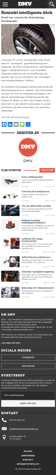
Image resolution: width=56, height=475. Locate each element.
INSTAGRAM (28, 366)
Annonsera (28, 456)
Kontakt (28, 460)
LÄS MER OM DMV (11, 343)
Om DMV (28, 451)
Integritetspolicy (28, 464)
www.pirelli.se (22, 117)
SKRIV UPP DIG (28, 403)
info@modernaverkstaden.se (23, 429)
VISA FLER (47, 170)
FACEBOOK (28, 357)
